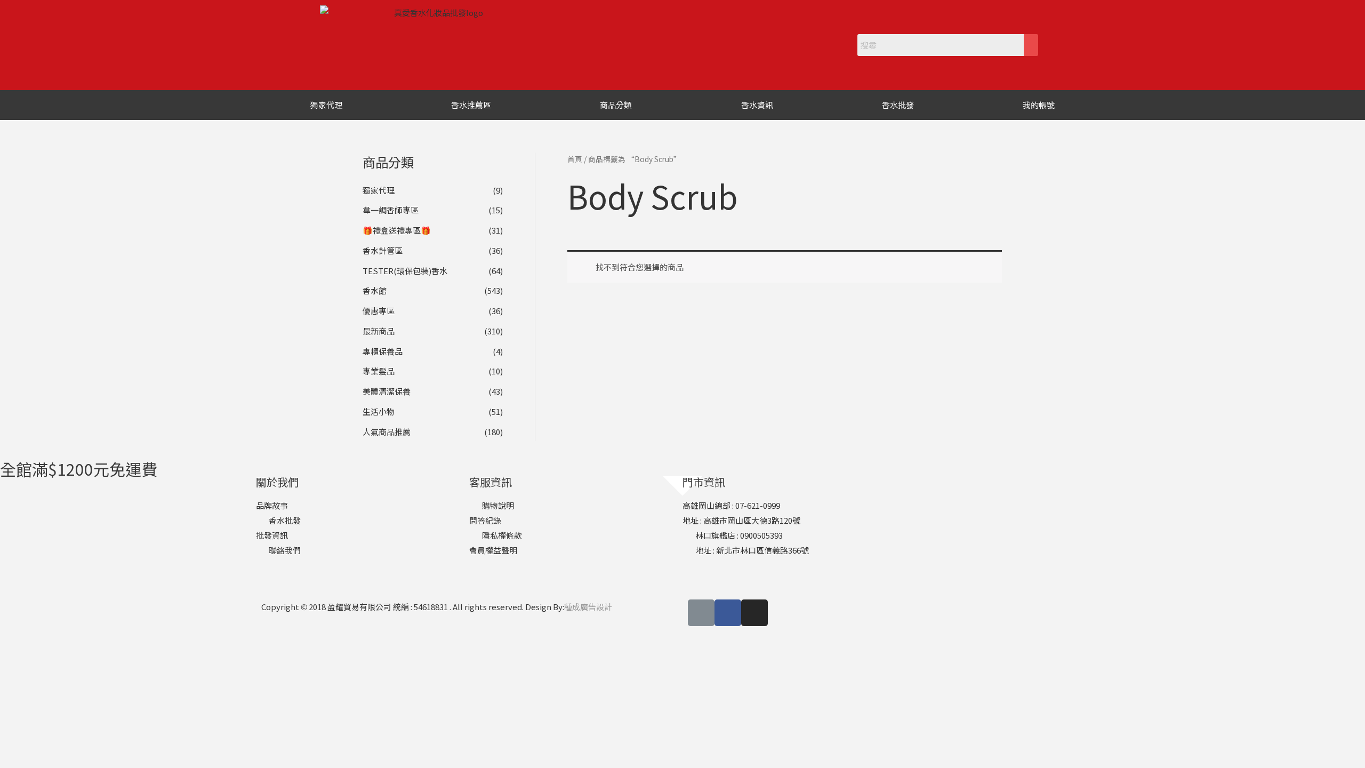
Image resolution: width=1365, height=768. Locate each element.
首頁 (574, 159)
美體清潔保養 (387, 391)
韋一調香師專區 (391, 209)
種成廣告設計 (588, 606)
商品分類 (616, 104)
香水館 (375, 290)
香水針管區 (383, 250)
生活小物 (379, 411)
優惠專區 (379, 310)
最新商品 (379, 331)
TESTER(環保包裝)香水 (405, 270)
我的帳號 (1039, 104)
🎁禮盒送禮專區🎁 (397, 230)
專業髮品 (379, 371)
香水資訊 (757, 104)
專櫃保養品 (383, 351)
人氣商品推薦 (387, 431)
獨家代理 (326, 104)
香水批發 (898, 104)
